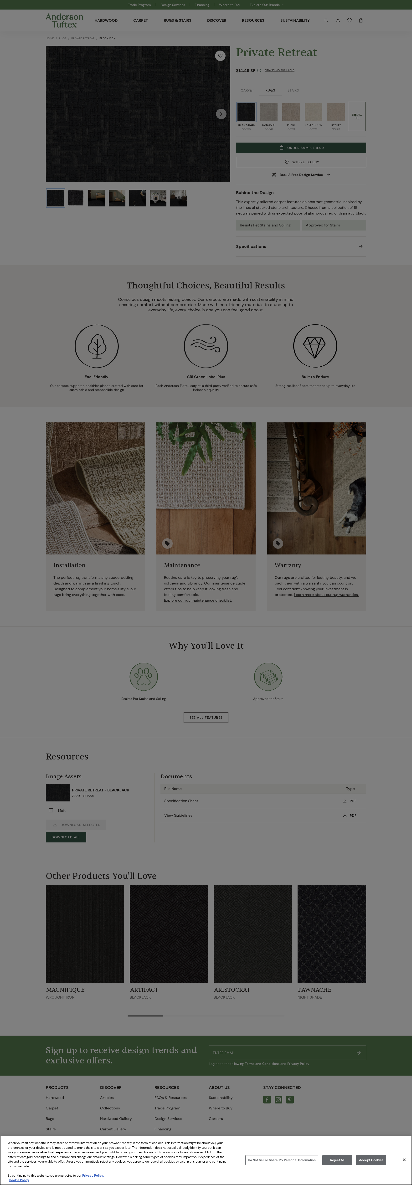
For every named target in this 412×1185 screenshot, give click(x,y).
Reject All (337, 1160)
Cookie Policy (19, 1180)
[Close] (404, 1160)
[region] (206, 1160)
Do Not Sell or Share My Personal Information (282, 1160)
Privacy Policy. (93, 1176)
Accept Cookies (371, 1160)
